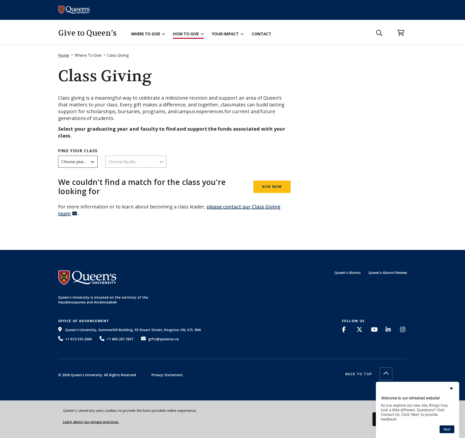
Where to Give (145, 34)
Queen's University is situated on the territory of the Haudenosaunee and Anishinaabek (103, 299)
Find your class (78, 151)
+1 (78, 339)
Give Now (272, 186)
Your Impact (225, 34)
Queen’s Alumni (347, 272)
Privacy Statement (167, 375)
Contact (261, 34)
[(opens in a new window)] (345, 329)
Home (63, 55)
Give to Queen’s (87, 33)
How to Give (186, 34)
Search (379, 33)
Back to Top (358, 374)
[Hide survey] (451, 388)
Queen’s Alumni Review (387, 272)
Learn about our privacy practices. (91, 422)
